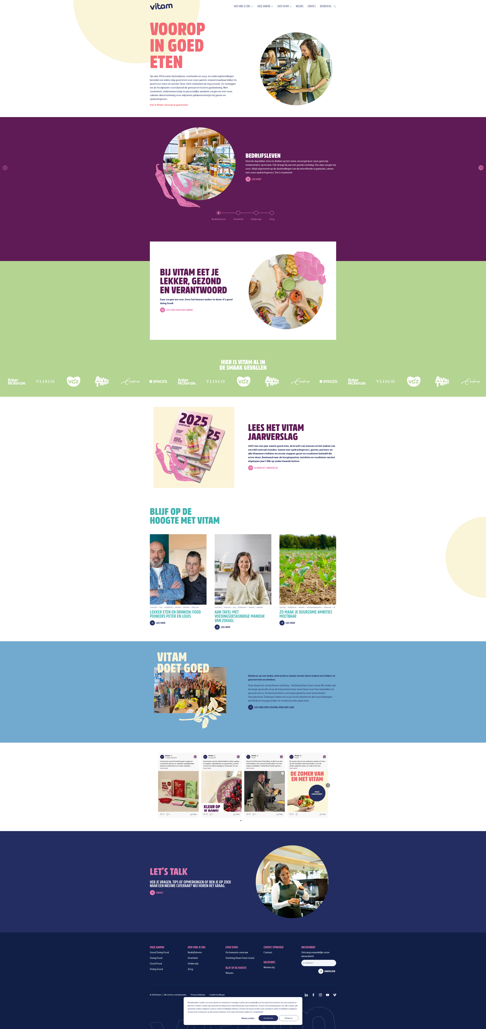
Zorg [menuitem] (190, 969)
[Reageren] (296, 814)
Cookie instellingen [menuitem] (217, 995)
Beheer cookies (247, 1018)
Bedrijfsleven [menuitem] (195, 952)
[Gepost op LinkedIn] (195, 756)
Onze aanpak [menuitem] (263, 6)
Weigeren (289, 1018)
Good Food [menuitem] (156, 963)
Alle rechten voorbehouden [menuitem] (175, 995)
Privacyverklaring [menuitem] (198, 995)
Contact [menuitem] (312, 6)
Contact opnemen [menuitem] (273, 947)
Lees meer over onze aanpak (179, 310)
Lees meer (256, 179)
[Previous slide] (5, 167)
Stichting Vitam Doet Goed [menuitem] (240, 958)
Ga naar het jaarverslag (266, 468)
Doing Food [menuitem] (156, 958)
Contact (159, 893)
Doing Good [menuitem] (156, 969)
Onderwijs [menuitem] (193, 963)
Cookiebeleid (258, 1012)
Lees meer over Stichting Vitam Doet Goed (274, 707)
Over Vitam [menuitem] (283, 6)
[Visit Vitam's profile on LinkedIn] (162, 757)
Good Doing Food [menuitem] (159, 952)
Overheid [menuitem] (193, 958)
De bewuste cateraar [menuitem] (237, 952)
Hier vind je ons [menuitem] (242, 6)
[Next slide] (480, 167)
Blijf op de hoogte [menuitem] (236, 968)
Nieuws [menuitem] (299, 6)
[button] (158, 785)
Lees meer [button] (164, 768)
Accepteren (268, 1018)
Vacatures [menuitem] (269, 962)
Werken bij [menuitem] (325, 6)
